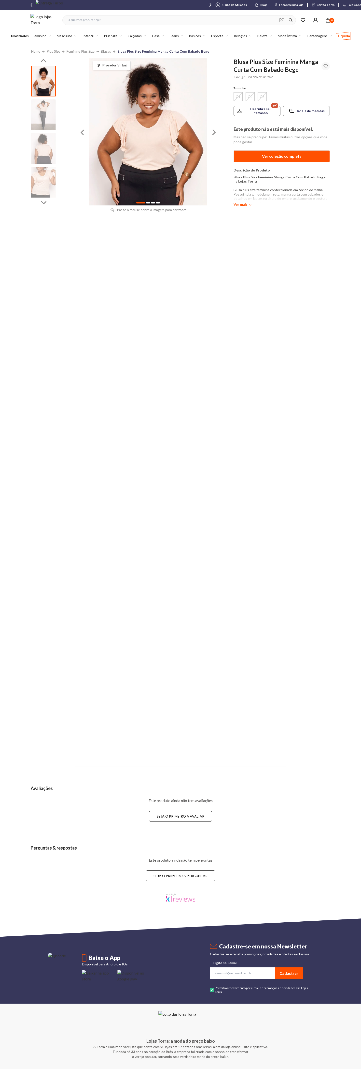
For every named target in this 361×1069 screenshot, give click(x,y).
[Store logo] (43, 20)
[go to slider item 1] (43, 114)
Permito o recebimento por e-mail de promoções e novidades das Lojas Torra (261, 990)
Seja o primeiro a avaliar (180, 816)
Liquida (344, 36)
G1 (238, 96)
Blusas (106, 51)
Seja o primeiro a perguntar (180, 876)
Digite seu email (225, 963)
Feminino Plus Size (81, 51)
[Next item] (210, 5)
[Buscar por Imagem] (281, 20)
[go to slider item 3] (43, 182)
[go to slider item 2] (43, 148)
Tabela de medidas (310, 111)
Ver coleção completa (282, 156)
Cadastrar (288, 973)
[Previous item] (31, 5)
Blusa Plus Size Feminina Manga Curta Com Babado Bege (163, 51)
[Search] (291, 20)
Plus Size (53, 51)
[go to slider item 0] (43, 81)
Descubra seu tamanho (261, 111)
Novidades (20, 36)
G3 (262, 96)
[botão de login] (315, 20)
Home (35, 51)
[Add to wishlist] (325, 66)
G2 (250, 96)
